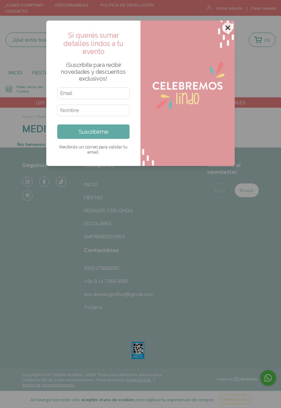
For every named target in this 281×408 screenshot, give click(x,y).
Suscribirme (93, 131)
